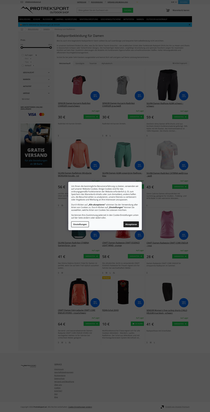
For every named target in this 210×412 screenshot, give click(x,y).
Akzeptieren (131, 224)
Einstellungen (80, 224)
